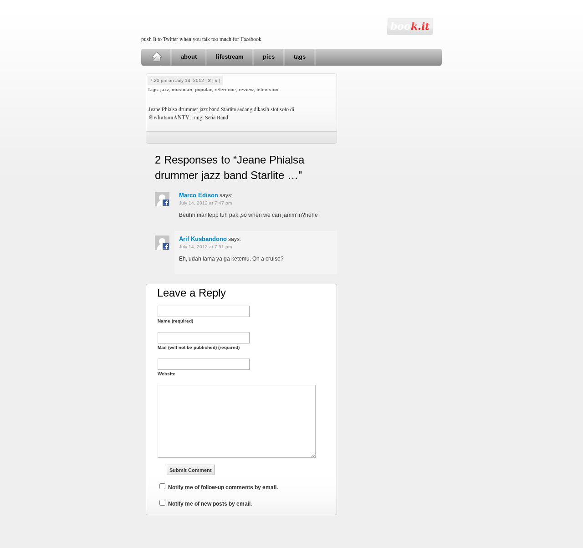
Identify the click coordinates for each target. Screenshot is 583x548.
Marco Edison (198, 195)
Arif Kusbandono (203, 239)
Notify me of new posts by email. (210, 504)
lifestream (230, 56)
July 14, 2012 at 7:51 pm (205, 246)
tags (300, 56)
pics (269, 56)
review (246, 89)
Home (156, 57)
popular (203, 89)
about (189, 56)
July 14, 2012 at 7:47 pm (205, 202)
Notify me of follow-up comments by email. (223, 487)
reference (225, 89)
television (267, 89)
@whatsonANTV (168, 117)
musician (182, 89)
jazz (164, 89)
